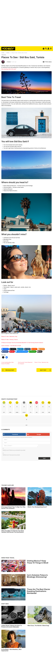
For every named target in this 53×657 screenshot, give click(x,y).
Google (39, 434)
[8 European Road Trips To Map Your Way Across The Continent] (13, 496)
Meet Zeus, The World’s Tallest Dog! (38, 625)
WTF (26, 425)
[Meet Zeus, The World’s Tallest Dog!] (40, 615)
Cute (10, 412)
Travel (3, 55)
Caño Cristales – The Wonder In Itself (11, 345)
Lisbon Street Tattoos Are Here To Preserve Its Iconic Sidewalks (11, 626)
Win (49, 412)
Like (36, 412)
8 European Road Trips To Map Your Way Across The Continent (13, 507)
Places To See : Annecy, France (9, 339)
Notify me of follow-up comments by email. (14, 450)
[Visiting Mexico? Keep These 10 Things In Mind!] (13, 566)
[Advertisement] (26, 23)
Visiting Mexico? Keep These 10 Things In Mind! (37, 562)
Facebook (15, 434)
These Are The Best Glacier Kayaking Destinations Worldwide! (38, 591)
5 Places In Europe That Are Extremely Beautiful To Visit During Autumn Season (22, 342)
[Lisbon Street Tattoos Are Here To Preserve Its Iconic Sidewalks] (13, 615)
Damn (17, 412)
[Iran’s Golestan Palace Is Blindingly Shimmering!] (13, 580)
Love (43, 412)
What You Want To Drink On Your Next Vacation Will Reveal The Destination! (12, 531)
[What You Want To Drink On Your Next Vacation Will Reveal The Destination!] (13, 520)
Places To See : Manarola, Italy (9, 336)
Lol (30, 412)
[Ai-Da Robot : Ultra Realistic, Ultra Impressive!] (13, 639)
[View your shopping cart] (43, 48)
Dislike (24, 412)
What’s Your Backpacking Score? (37, 507)
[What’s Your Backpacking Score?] (40, 496)
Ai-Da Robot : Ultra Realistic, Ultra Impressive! (11, 650)
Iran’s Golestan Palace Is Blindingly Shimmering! (37, 576)
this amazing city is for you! (8, 69)
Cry (4, 412)
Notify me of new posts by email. (11, 455)
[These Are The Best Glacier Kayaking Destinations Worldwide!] (13, 594)
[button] (46, 48)
